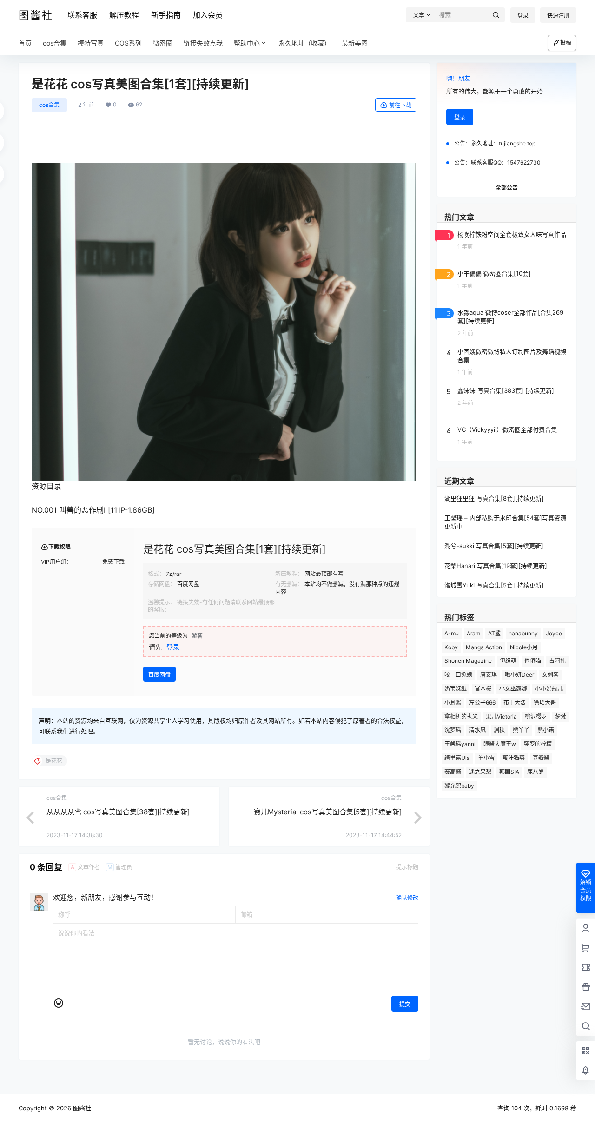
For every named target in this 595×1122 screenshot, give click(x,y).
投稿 (565, 42)
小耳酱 (452, 702)
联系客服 (82, 15)
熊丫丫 (521, 729)
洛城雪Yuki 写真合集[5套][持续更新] (494, 585)
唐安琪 (488, 674)
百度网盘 (159, 674)
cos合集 (49, 104)
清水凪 (477, 729)
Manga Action (484, 647)
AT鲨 (494, 633)
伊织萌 (508, 660)
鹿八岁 (535, 771)
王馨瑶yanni (460, 743)
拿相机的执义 (461, 716)
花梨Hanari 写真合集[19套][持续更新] (495, 565)
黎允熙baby (459, 785)
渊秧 (499, 729)
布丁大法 (514, 702)
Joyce (554, 633)
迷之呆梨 (480, 771)
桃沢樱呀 (536, 716)
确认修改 (407, 897)
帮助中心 (247, 43)
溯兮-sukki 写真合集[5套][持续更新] (493, 545)
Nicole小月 (524, 647)
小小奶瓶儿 (549, 688)
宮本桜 (483, 688)
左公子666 (482, 702)
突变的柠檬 (538, 743)
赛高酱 (452, 771)
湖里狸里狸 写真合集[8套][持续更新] (494, 498)
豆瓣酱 (541, 757)
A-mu (451, 633)
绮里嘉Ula (457, 757)
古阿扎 (557, 660)
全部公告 (507, 187)
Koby (451, 647)
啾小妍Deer (519, 674)
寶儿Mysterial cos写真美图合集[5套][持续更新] (328, 811)
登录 (523, 15)
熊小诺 (545, 729)
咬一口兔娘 (458, 674)
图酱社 (81, 1108)
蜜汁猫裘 (513, 757)
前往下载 (400, 105)
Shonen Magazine (468, 660)
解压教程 (124, 15)
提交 (404, 1004)
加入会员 (208, 15)
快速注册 (558, 15)
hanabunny (523, 633)
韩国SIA (509, 771)
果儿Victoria (501, 716)
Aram (473, 633)
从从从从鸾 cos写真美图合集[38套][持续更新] (118, 811)
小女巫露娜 (513, 688)
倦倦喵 (532, 660)
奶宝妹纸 (455, 688)
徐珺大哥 (545, 702)
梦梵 (560, 716)
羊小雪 (486, 757)
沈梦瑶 (452, 729)
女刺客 (550, 674)
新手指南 (166, 15)
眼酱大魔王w (499, 743)
